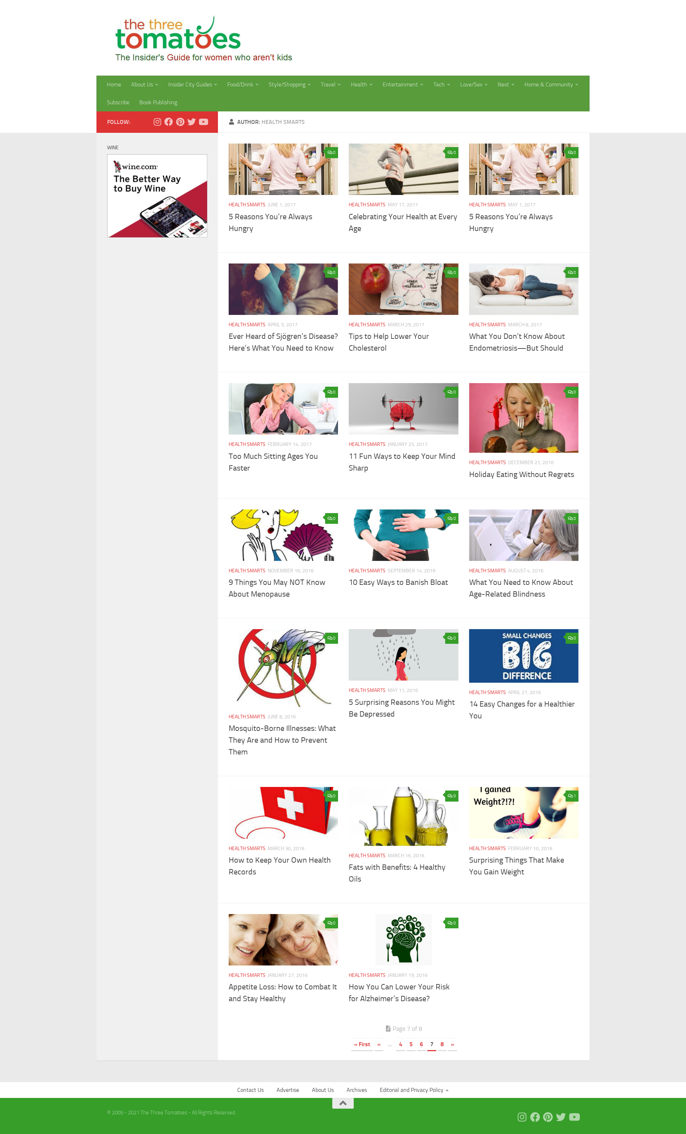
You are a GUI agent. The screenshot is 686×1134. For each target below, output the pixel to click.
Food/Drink (240, 84)
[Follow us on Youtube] (203, 121)
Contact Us (250, 1090)
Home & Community (549, 84)
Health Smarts (247, 205)
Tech (439, 84)
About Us (142, 84)
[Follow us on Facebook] (168, 121)
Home (114, 84)
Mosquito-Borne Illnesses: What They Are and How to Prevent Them (282, 740)
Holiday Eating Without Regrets (521, 474)
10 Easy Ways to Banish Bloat (398, 582)
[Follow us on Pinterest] (180, 121)
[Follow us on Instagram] (157, 121)
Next (503, 84)
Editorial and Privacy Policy (411, 1090)
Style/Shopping (287, 84)
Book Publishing (158, 102)
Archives (357, 1090)
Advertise (288, 1090)
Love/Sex (471, 84)
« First (362, 1044)
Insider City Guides (190, 84)
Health (359, 84)
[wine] (157, 235)
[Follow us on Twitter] (191, 121)
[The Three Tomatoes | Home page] (200, 37)
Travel (328, 84)
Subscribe (118, 102)
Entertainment (400, 84)
